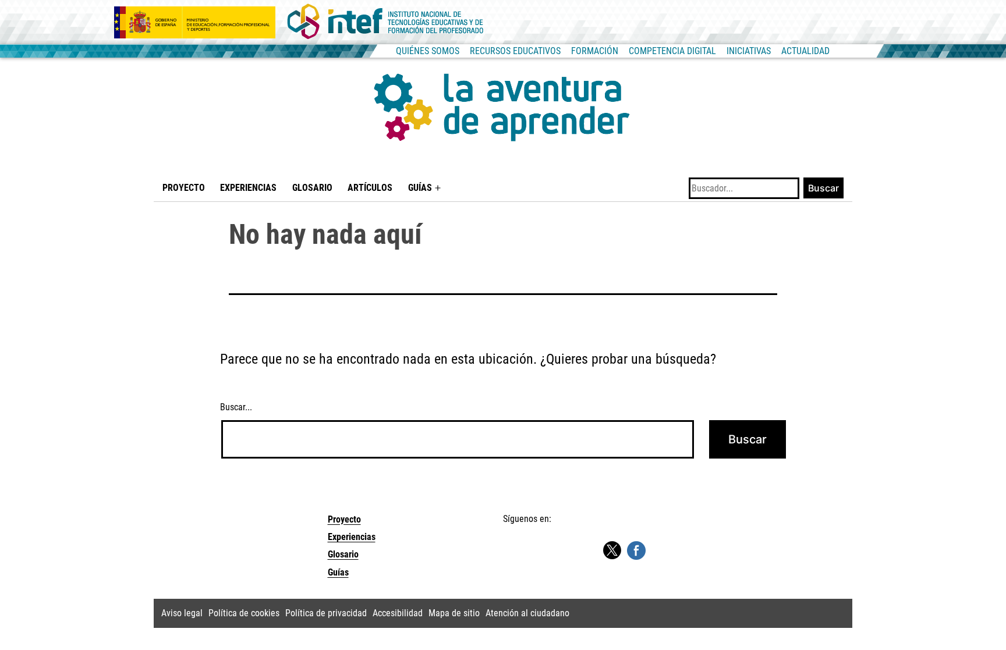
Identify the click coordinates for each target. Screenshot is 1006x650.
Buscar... (236, 407)
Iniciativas (749, 50)
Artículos (370, 187)
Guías (420, 187)
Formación (594, 50)
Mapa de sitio (454, 613)
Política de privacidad (326, 613)
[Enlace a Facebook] (636, 549)
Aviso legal (182, 613)
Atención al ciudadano (527, 613)
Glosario (312, 187)
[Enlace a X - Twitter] (612, 550)
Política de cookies (243, 613)
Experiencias (248, 187)
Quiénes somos (427, 50)
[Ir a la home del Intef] (385, 22)
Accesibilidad (398, 613)
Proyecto (183, 187)
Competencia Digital (672, 50)
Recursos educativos (515, 50)
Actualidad (805, 50)
